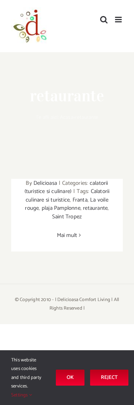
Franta (80, 200)
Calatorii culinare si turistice (67, 196)
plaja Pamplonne (61, 208)
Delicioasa (45, 183)
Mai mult (67, 235)
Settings (20, 395)
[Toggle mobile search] (104, 19)
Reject (109, 377)
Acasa (66, 117)
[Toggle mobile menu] (119, 19)
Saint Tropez (67, 216)
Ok (70, 377)
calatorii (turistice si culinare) (66, 187)
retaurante (95, 208)
